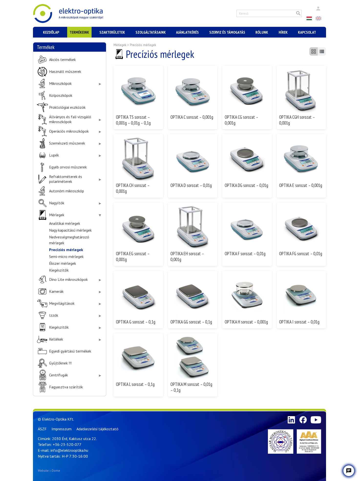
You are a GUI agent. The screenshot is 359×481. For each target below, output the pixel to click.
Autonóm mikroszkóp (66, 191)
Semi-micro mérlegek (66, 256)
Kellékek (56, 339)
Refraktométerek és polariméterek (65, 179)
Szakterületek (112, 32)
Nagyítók (56, 203)
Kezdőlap (51, 32)
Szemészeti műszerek (67, 143)
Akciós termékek (62, 59)
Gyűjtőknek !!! (60, 363)
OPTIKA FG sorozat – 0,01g (300, 253)
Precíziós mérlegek (66, 249)
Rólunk (261, 32)
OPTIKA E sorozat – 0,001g (300, 185)
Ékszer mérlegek (62, 263)
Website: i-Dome (49, 471)
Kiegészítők (59, 270)
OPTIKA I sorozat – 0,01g (299, 322)
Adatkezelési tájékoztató (97, 428)
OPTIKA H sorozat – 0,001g (246, 322)
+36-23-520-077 (67, 444)
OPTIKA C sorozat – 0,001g (191, 117)
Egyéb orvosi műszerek (68, 167)
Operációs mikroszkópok (69, 131)
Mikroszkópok (60, 83)
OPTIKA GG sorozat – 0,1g (191, 322)
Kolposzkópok (60, 95)
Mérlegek (56, 215)
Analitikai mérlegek (64, 223)
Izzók (53, 315)
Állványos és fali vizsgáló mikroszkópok (70, 119)
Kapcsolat (307, 32)
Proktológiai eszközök (67, 107)
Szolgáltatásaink (151, 32)
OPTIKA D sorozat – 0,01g (191, 185)
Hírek (283, 32)
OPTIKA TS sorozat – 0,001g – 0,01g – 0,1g (133, 120)
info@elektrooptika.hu (69, 450)
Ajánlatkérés (187, 32)
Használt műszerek (65, 71)
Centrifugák (58, 375)
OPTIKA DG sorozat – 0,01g (246, 185)
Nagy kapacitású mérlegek (70, 230)
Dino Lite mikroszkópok (68, 279)
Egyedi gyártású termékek (70, 351)
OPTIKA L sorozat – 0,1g (135, 384)
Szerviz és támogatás (227, 32)
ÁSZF (42, 428)
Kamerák (56, 291)
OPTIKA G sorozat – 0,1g (135, 322)
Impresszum (62, 428)
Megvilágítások (61, 303)
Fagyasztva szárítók (66, 387)
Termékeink (79, 32)
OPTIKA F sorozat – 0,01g (245, 253)
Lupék (54, 155)
